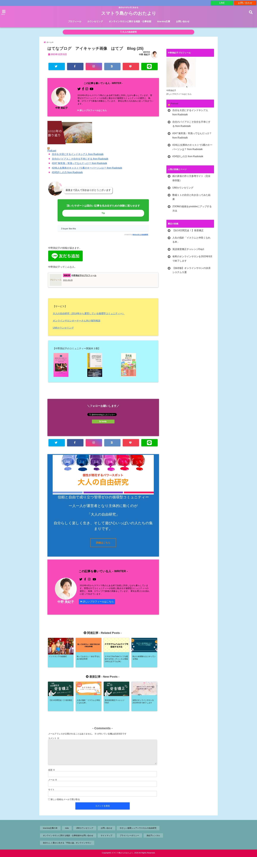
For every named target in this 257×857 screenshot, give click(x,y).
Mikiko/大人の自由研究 (140, 234)
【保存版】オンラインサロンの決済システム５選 (191, 270)
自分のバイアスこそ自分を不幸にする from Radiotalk (80, 159)
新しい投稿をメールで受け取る (65, 799)
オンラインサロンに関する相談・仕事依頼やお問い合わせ (68, 835)
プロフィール (74, 21)
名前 (51, 770)
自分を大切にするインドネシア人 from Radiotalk (78, 154)
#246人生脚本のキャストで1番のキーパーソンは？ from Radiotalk (87, 168)
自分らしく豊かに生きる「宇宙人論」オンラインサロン (67, 843)
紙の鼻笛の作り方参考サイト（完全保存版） (191, 178)
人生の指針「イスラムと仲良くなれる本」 (191, 239)
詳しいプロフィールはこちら (93, 110)
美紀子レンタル (153, 835)
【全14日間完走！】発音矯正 (188, 230)
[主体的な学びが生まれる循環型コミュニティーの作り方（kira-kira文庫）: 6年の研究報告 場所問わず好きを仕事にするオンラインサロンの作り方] (103, 365)
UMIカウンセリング (63, 328)
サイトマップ (106, 835)
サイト (51, 789)
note (67, 828)
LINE (222, 3)
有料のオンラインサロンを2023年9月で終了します (192, 258)
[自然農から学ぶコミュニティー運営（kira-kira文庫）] (137, 365)
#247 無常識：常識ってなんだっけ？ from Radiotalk (79, 163)
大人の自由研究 (129, 32)
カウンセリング (95, 21)
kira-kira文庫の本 (50, 828)
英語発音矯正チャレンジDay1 (188, 249)
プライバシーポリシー (129, 835)
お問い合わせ (245, 3)
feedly (104, 421)
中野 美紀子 (144, 54)
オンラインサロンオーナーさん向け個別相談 (76, 320)
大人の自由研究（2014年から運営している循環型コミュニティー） (89, 313)
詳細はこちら (103, 542)
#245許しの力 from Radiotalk (67, 172)
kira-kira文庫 (163, 21)
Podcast (51, 150)
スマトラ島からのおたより (128, 13)
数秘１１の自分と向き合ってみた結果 (191, 197)
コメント (53, 738)
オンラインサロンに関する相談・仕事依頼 (130, 21)
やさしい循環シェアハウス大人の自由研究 (138, 828)
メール (52, 780)
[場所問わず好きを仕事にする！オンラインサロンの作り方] (69, 365)
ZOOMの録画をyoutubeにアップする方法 (192, 208)
